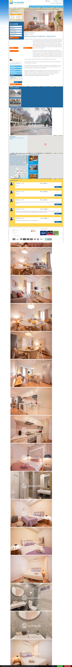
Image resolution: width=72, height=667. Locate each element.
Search (62, 1)
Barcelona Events (57, 6)
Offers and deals (50, 6)
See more (57, 187)
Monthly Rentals (43, 6)
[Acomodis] (16, 2)
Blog (61, 6)
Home (30, 6)
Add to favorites (12, 68)
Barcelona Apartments (36, 6)
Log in (62, 3)
